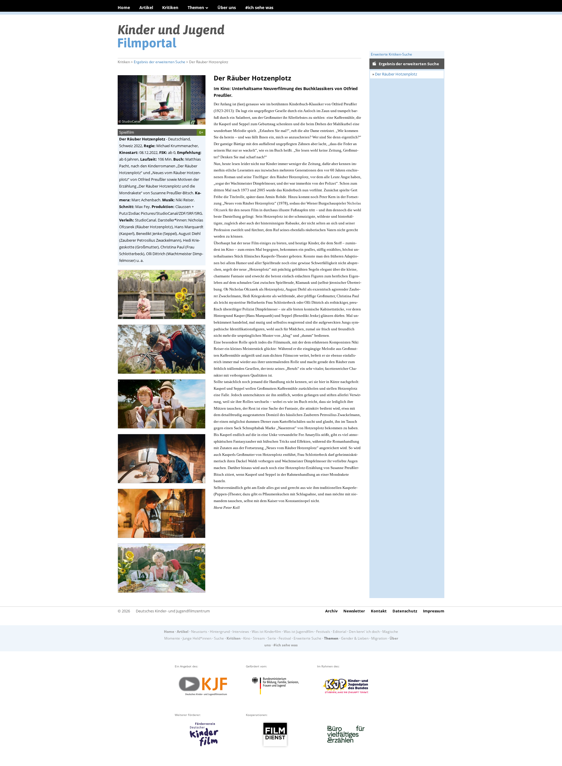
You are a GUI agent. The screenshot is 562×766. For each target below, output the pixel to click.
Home (124, 7)
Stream (259, 638)
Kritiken (170, 7)
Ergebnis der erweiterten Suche (159, 61)
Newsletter (354, 611)
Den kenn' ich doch (364, 631)
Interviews (240, 631)
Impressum (433, 611)
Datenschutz (405, 611)
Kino (246, 638)
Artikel (146, 7)
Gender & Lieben (355, 638)
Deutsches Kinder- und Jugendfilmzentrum (173, 611)
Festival (285, 638)
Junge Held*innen (197, 638)
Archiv (331, 611)
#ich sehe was (259, 7)
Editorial (339, 631)
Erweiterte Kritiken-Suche (391, 54)
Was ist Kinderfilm (266, 631)
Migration (379, 638)
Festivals (323, 631)
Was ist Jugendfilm (298, 631)
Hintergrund (220, 631)
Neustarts (199, 631)
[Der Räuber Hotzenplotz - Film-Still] (163, 321)
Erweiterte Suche (307, 638)
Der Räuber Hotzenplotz (396, 74)
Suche (219, 638)
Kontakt (379, 611)
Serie (272, 638)
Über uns (226, 7)
